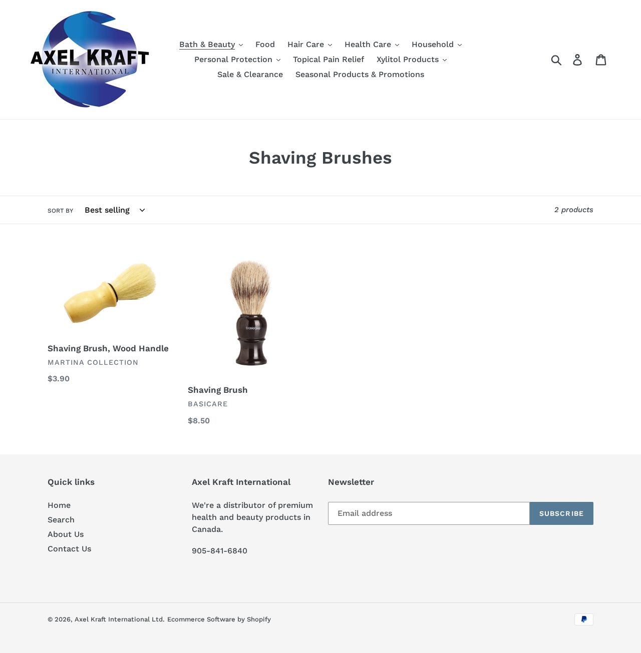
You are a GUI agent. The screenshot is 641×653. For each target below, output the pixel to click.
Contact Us (69, 548)
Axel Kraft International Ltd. (120, 619)
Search (61, 519)
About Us (66, 534)
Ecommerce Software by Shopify (219, 619)
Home (59, 505)
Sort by (60, 210)
